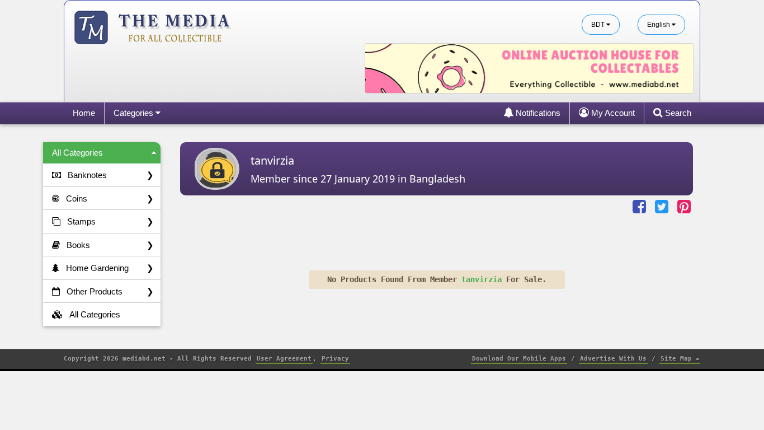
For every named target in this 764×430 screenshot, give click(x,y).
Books (110, 245)
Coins (110, 198)
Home (84, 113)
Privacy (335, 358)
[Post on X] (663, 207)
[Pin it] (685, 207)
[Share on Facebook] (640, 207)
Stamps (110, 221)
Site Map (678, 358)
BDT (598, 25)
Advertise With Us (613, 358)
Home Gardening (110, 268)
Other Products (110, 291)
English (659, 25)
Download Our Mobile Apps (519, 358)
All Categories (77, 152)
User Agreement (284, 358)
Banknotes (111, 175)
